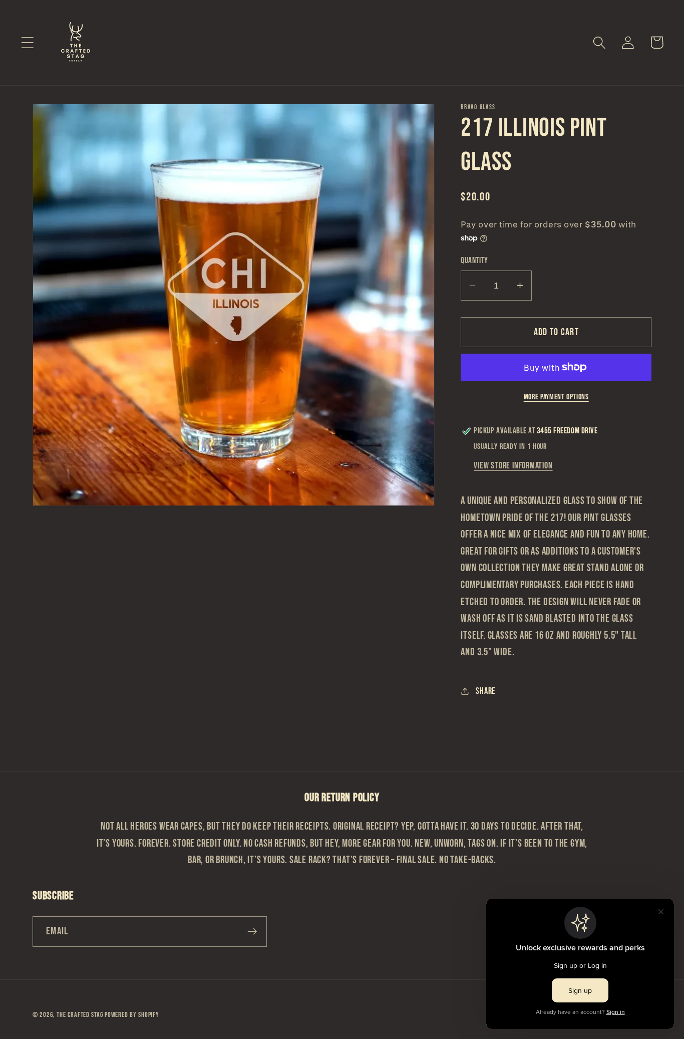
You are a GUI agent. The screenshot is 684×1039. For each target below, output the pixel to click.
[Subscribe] (252, 931)
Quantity (474, 260)
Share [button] (486, 691)
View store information (513, 465)
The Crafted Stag (80, 1014)
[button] (27, 42)
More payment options (556, 397)
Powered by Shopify (132, 1014)
